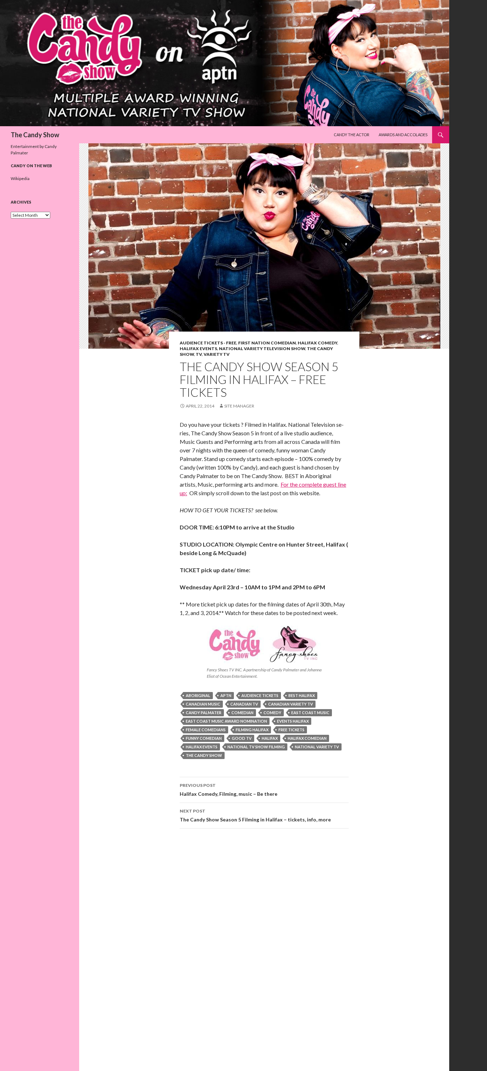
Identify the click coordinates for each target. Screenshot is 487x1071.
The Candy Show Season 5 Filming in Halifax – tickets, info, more (255, 815)
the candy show (204, 755)
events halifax (293, 721)
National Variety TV (317, 746)
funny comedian (204, 738)
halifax (270, 738)
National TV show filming (256, 746)
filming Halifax (252, 729)
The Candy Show (35, 135)
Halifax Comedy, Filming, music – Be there (228, 790)
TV (199, 354)
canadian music (203, 704)
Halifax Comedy (317, 342)
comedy (272, 712)
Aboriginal (198, 695)
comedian (242, 712)
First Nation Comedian (267, 342)
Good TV (242, 738)
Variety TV (217, 354)
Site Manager (239, 406)
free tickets (291, 729)
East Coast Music (310, 712)
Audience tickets (259, 695)
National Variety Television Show (262, 348)
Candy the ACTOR (351, 134)
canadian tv (244, 704)
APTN (225, 695)
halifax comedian (307, 738)
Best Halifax (301, 695)
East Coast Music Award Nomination (226, 721)
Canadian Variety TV (290, 704)
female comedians (206, 729)
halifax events (201, 746)
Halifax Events (198, 348)
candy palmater (203, 712)
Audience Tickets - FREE (208, 342)
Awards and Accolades (403, 134)
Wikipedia (20, 178)
